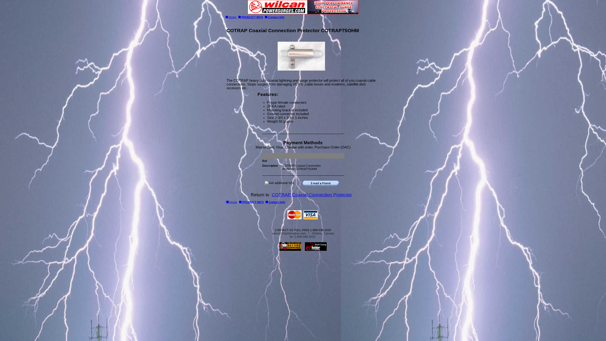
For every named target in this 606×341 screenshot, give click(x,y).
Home (232, 17)
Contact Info (275, 17)
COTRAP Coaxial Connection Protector (312, 194)
